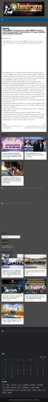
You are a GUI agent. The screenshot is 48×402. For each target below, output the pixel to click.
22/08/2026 (31, 300)
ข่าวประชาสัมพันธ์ (6, 267)
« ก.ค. (3, 378)
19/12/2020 (9, 35)
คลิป (3, 387)
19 (23, 370)
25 (17, 373)
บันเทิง (19, 387)
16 (5, 370)
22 (43, 370)
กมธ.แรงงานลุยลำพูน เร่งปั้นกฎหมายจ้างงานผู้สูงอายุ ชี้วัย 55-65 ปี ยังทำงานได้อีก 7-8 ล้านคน (12, 320)
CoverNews (30, 399)
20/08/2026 (8, 322)
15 (43, 368)
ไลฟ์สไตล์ (9, 392)
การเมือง (27, 267)
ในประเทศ (27, 292)
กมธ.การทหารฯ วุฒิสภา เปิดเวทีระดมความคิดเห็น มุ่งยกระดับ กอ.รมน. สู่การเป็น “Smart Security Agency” (35, 272)
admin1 (4, 35)
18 (17, 370)
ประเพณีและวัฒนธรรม (25, 387)
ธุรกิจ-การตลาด (13, 387)
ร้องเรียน (37, 387)
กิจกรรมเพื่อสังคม (6, 28)
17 (12, 370)
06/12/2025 (31, 157)
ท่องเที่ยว (7, 387)
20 (30, 370)
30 (5, 376)
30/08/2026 (8, 276)
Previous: (12, 126)
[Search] (45, 20)
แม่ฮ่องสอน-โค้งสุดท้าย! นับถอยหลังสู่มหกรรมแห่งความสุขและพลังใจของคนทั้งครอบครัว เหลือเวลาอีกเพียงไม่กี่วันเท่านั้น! (12, 155)
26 (23, 373)
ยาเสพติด (32, 387)
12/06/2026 (8, 157)
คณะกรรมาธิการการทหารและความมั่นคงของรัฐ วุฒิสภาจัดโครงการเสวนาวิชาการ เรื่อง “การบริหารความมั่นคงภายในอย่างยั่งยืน (12, 297)
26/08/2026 (31, 274)
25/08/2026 (8, 300)
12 (23, 368)
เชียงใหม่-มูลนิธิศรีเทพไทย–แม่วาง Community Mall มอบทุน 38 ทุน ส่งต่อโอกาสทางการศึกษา (35, 155)
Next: (35, 127)
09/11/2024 (8, 184)
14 (37, 368)
